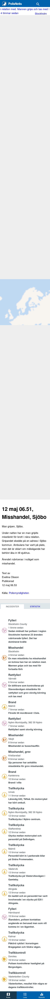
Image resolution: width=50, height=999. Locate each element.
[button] (28, 631)
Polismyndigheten (19, 593)
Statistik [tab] (35, 606)
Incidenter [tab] (12, 606)
